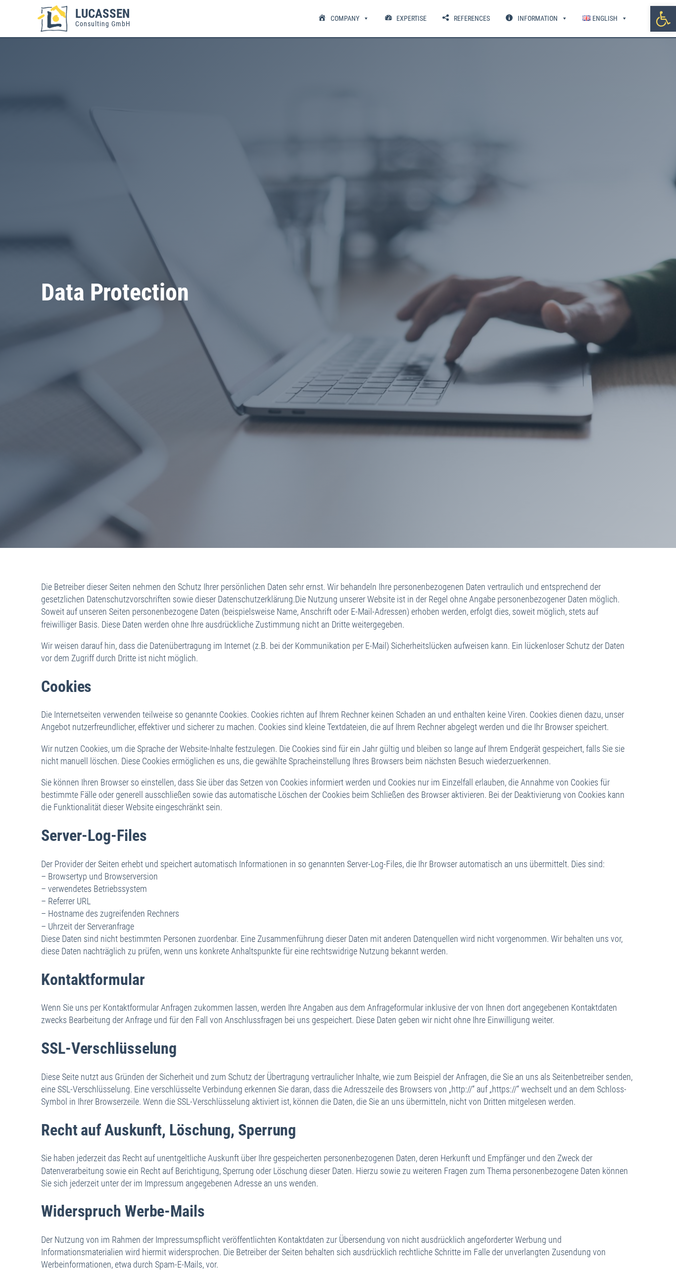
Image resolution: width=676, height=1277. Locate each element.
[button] (663, 19)
